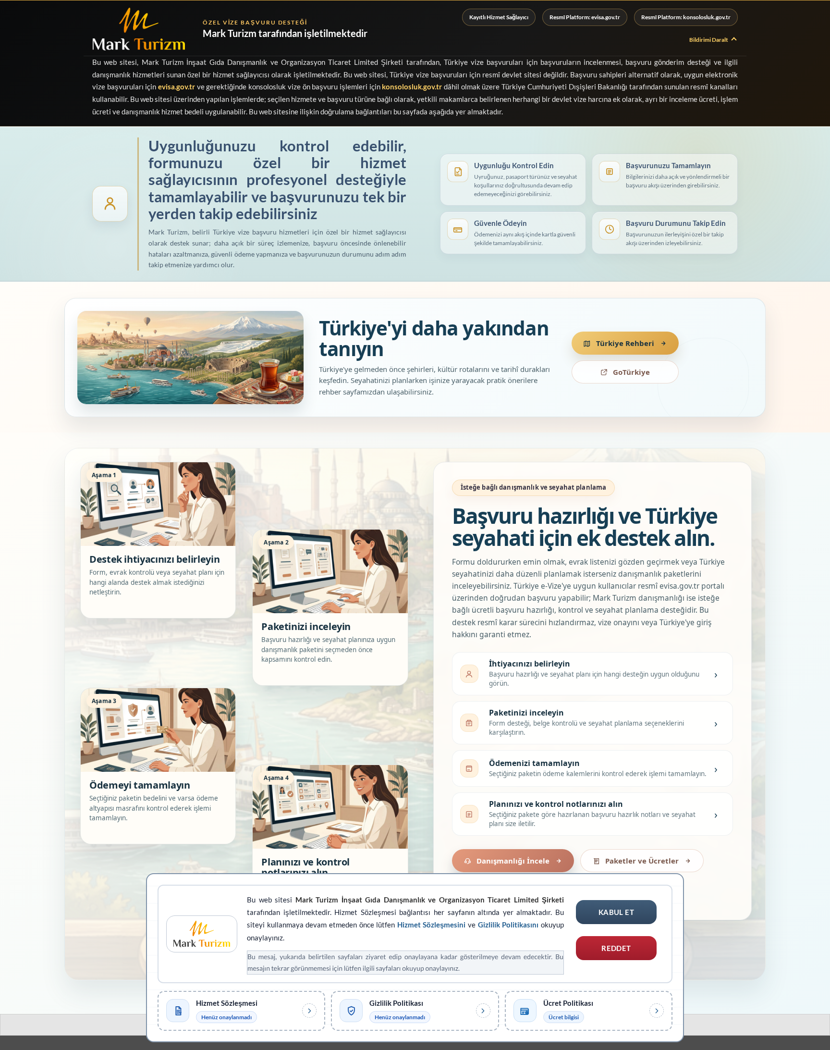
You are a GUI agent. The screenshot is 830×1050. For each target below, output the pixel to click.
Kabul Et (616, 912)
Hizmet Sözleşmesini (431, 924)
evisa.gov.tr (176, 86)
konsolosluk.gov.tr (412, 86)
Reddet (616, 948)
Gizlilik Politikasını (508, 924)
